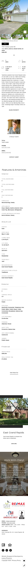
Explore (14, 443)
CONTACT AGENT (14, 157)
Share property (14, 110)
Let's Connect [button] (14, 487)
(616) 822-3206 (6, 147)
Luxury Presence (7, 558)
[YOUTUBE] (10, 550)
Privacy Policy (16, 560)
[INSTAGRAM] (6, 550)
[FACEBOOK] (3, 550)
